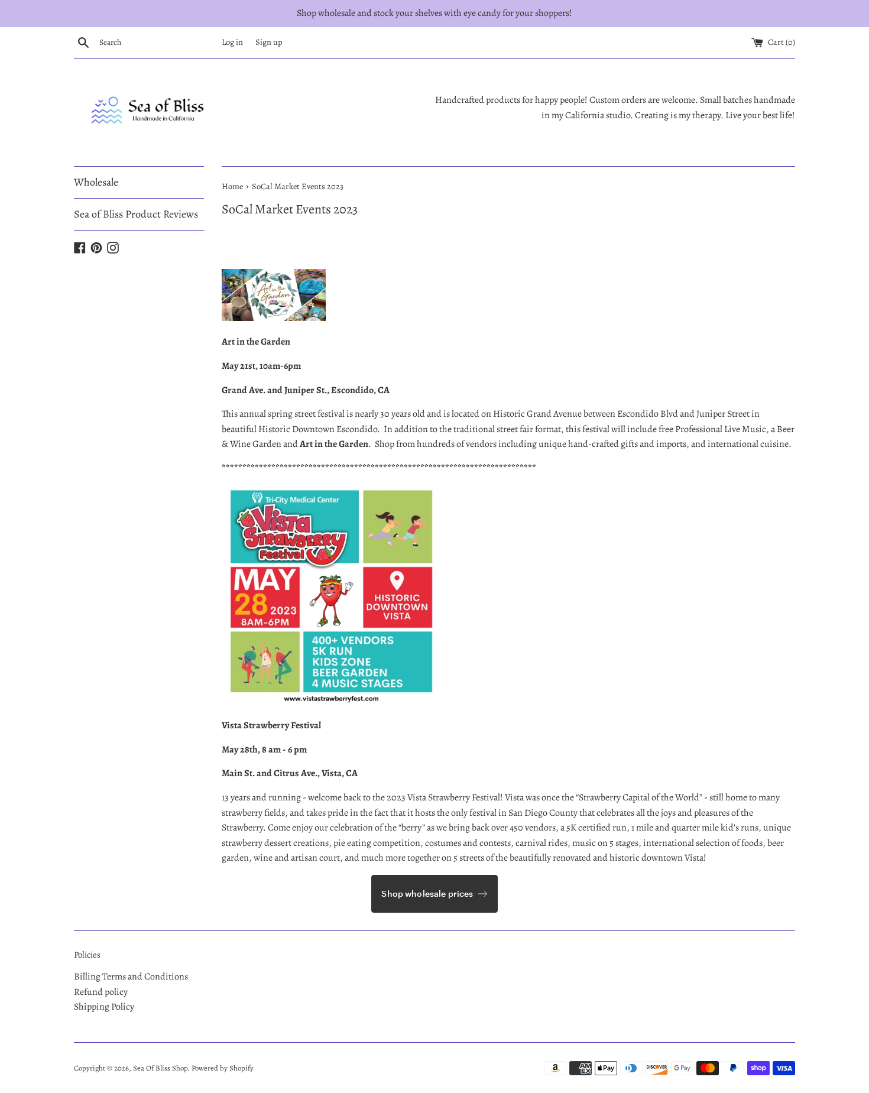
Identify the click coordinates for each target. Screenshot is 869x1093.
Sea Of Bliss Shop (160, 1068)
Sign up (269, 42)
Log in (232, 42)
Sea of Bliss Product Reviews (136, 214)
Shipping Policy (104, 1006)
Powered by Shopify (223, 1068)
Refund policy (101, 991)
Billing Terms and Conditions (131, 976)
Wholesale (96, 182)
